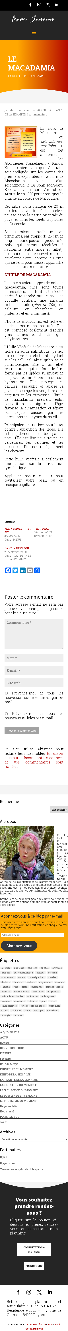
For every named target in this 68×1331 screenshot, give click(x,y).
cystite (52, 977)
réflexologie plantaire (33, 1005)
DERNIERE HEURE (12, 1048)
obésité (33, 1001)
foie (16, 987)
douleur (18, 982)
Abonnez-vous (19, 945)
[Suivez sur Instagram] (39, 4)
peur (43, 1001)
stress (4, 1010)
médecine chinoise (12, 996)
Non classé (7, 1111)
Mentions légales (36, 1324)
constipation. (36, 977)
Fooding (5, 1058)
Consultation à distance (34, 1250)
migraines (53, 991)
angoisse (19, 968)
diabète (5, 982)
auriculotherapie (23, 972)
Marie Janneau (19, 110)
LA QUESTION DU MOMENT (18, 1085)
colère (21, 977)
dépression (45, 982)
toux (27, 1010)
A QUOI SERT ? (9, 1032)
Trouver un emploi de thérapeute (21, 1169)
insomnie (36, 987)
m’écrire (44, 899)
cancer (40, 972)
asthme (5, 972)
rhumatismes (9, 1005)
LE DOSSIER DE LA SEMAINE (18, 1095)
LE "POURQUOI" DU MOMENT (19, 1090)
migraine (38, 991)
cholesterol (7, 977)
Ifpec (3, 1157)
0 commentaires (36, 114)
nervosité (19, 1001)
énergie (5, 1015)
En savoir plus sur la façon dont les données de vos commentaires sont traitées (34, 760)
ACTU (4, 1037)
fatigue (5, 987)
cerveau (52, 972)
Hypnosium (8, 1163)
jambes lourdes (54, 987)
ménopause (47, 996)
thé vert (16, 1010)
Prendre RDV (34, 1266)
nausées (5, 1001)
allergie (5, 968)
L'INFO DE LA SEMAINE (15, 1074)
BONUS (5, 1043)
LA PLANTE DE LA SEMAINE (27, 76)
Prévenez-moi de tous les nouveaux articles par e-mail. (34, 715)
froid (25, 987)
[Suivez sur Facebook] (30, 4)
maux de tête (21, 991)
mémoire (32, 996)
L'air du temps (9, 1064)
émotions (52, 1010)
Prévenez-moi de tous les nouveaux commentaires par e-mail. (34, 697)
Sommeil (54, 1005)
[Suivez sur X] (47, 4)
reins (52, 1001)
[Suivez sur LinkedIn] (56, 4)
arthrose (57, 968)
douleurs (30, 982)
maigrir (5, 991)
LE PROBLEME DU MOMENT (18, 1101)
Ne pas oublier (9, 1106)
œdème (18, 1015)
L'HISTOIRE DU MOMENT (16, 1069)
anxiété (32, 968)
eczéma (59, 982)
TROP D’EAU (42, 528)
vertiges (38, 1010)
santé (3, 1122)
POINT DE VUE (9, 1116)
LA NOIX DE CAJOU (17, 548)
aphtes (45, 968)
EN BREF (5, 1053)
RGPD (50, 1324)
